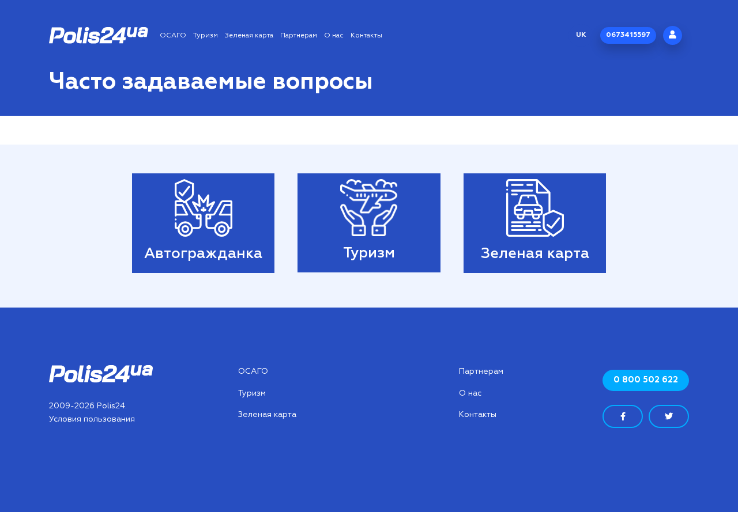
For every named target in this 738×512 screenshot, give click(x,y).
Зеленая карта (249, 35)
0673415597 (628, 35)
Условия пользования (92, 419)
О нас (334, 35)
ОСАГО (173, 35)
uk (581, 35)
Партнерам (298, 35)
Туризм (205, 35)
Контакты (366, 35)
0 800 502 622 (645, 380)
